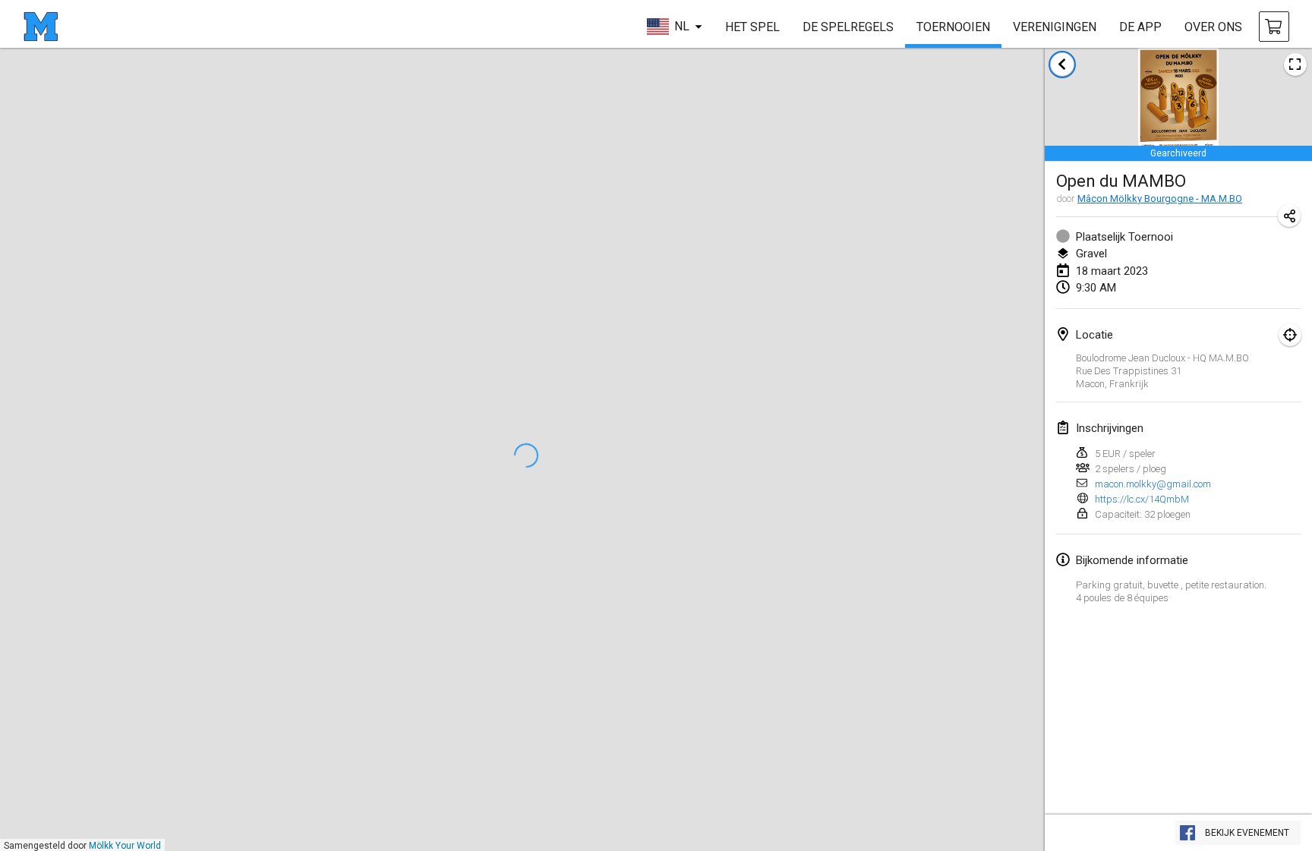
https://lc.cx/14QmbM (1142, 499)
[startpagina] (40, 26)
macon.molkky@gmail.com (1153, 484)
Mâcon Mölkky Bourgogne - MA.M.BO (1159, 198)
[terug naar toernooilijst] (1062, 64)
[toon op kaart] (1290, 334)
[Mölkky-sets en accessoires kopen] (1274, 26)
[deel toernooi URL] (1289, 215)
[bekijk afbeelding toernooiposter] (1295, 64)
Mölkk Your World (125, 845)
